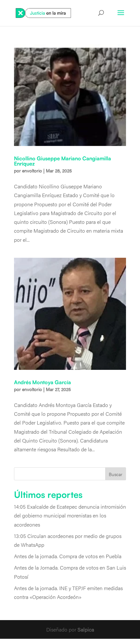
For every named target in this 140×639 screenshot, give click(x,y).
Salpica (85, 629)
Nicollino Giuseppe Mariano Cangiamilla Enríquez (62, 161)
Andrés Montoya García (42, 382)
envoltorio (32, 170)
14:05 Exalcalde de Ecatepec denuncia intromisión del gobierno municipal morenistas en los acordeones (70, 515)
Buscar (115, 474)
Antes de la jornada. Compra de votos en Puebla (67, 556)
